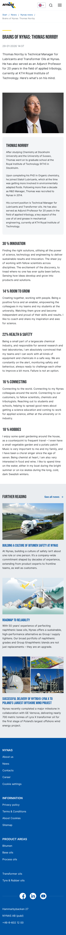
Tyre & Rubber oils (13, 880)
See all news (52, 496)
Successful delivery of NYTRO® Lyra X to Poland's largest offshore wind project (27, 701)
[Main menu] (60, 5)
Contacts (7, 770)
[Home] (18, 5)
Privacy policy (11, 804)
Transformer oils (12, 873)
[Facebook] (23, 896)
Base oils (7, 852)
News (5, 763)
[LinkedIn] (33, 896)
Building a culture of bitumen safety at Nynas (30, 546)
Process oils (9, 859)
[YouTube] (43, 896)
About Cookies (11, 818)
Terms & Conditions (14, 811)
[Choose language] (41, 5)
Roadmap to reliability (16, 620)
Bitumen (7, 845)
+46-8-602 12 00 (13, 922)
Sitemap (7, 825)
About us (7, 756)
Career (6, 777)
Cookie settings (11, 784)
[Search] (51, 5)
